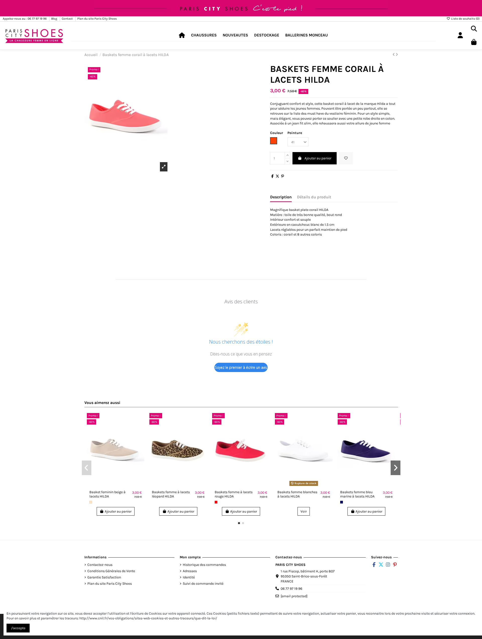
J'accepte (18, 628)
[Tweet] (277, 176)
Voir (303, 511)
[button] (204, 35)
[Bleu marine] (341, 502)
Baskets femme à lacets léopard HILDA (171, 494)
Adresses (190, 571)
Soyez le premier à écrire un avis (241, 367)
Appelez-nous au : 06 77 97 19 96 (25, 18)
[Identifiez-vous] (460, 35)
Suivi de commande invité (203, 583)
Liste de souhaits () (464, 18)
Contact (68, 18)
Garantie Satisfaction (104, 577)
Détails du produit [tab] (314, 197)
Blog (54, 18)
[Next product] (397, 55)
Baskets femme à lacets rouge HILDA (234, 494)
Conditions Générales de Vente (111, 571)
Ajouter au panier (318, 158)
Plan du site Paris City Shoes (97, 18)
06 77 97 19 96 (291, 588)
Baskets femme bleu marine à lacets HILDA (357, 494)
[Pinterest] (282, 176)
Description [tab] (281, 197)
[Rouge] (216, 502)
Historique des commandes (204, 565)
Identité (189, 577)
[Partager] (272, 176)
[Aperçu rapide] (140, 429)
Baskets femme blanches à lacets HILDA (297, 494)
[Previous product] (394, 55)
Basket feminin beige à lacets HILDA (107, 494)
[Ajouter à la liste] (140, 420)
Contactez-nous (99, 565)
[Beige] (90, 502)
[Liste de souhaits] (346, 158)
